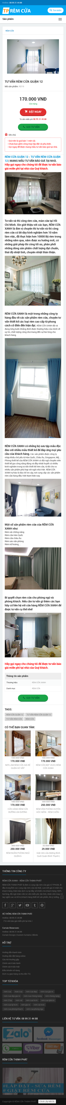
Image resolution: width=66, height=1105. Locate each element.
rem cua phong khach (13, 1009)
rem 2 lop (8, 1000)
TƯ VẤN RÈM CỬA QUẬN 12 (39, 714)
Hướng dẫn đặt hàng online (13, 956)
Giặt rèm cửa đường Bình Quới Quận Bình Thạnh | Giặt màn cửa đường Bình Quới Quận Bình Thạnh (48, 854)
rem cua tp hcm (10, 1004)
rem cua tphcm (47, 1000)
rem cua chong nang (33, 996)
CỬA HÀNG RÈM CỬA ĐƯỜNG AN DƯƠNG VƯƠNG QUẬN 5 (18, 810)
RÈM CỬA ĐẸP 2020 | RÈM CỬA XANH (48, 766)
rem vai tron (39, 1004)
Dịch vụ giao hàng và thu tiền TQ (16, 973)
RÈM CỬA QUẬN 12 (16, 157)
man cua (18, 991)
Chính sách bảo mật (10, 966)
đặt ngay (35, 111)
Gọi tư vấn (32, 127)
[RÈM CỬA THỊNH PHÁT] (16, 11)
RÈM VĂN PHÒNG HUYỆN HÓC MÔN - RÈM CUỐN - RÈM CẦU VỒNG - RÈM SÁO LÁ (48, 810)
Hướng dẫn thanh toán (11, 952)
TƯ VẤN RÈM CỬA (14, 719)
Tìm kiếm (57, 10)
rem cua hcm (31, 1000)
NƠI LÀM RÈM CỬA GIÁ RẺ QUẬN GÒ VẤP (17, 766)
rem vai (19, 1000)
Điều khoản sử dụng (11, 970)
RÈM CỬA (30, 719)
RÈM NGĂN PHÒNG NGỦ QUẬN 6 (17, 854)
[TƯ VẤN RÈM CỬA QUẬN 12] (33, 56)
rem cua (7, 991)
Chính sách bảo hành (11, 963)
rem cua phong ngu (34, 1009)
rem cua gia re (47, 991)
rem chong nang (52, 996)
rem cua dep (31, 991)
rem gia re (25, 1004)
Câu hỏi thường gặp (10, 959)
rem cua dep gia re (12, 996)
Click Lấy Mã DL (47, 1101)
